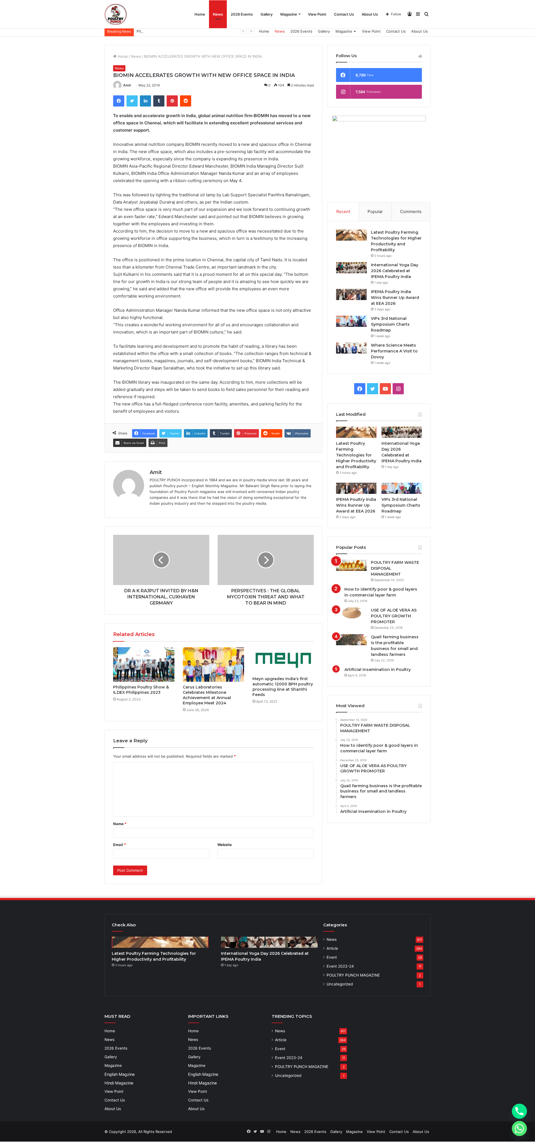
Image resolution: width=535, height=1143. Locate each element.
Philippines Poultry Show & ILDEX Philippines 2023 (141, 690)
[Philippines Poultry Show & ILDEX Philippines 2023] (143, 664)
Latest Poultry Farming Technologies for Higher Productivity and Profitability (356, 455)
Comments (411, 211)
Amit (127, 85)
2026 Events (242, 14)
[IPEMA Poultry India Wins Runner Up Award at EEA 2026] (351, 294)
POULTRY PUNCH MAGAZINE (353, 975)
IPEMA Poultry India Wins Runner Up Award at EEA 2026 (395, 297)
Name (120, 823)
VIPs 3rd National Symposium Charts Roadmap (390, 324)
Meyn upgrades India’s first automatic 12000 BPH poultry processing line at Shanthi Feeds (282, 686)
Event (332, 957)
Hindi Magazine (118, 1083)
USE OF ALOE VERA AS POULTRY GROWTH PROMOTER (394, 616)
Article (332, 948)
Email (119, 844)
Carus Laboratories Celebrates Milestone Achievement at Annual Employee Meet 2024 (207, 695)
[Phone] (519, 1111)
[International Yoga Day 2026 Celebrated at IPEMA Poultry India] (351, 267)
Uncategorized (340, 984)
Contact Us (344, 14)
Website (224, 844)
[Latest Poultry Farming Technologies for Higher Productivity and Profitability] (351, 235)
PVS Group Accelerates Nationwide (167, 31)
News (218, 14)
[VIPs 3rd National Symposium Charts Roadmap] (351, 321)
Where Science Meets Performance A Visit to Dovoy (394, 351)
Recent (343, 211)
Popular (375, 211)
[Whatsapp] (519, 1128)
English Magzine (119, 1074)
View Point (317, 14)
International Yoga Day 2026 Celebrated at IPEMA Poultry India (394, 270)
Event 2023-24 (340, 966)
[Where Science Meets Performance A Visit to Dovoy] (351, 348)
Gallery (267, 14)
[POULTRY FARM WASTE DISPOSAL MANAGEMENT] (351, 565)
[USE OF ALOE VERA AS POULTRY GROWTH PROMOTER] (351, 612)
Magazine (288, 14)
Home (199, 14)
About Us (370, 14)
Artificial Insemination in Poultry (377, 669)
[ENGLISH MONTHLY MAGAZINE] (115, 14)
